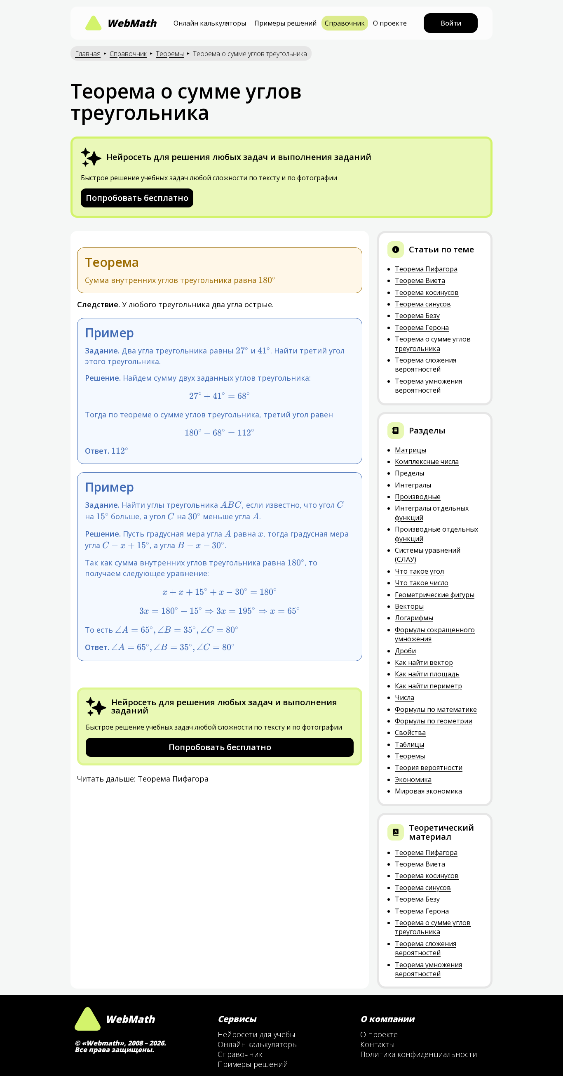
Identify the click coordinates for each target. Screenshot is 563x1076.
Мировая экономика (428, 791)
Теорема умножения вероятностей (428, 386)
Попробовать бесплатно (137, 197)
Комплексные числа (427, 461)
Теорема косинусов (427, 292)
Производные (418, 496)
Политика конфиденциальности (418, 1054)
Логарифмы (414, 617)
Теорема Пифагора (173, 779)
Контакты (377, 1044)
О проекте (390, 23)
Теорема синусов (423, 303)
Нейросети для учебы (257, 1034)
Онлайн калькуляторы (210, 23)
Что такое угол (419, 571)
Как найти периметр (428, 685)
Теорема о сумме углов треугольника (433, 343)
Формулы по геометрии (433, 720)
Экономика (413, 779)
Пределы (409, 473)
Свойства (410, 732)
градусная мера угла (184, 534)
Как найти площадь (427, 673)
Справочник (345, 23)
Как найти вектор (424, 662)
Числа (404, 697)
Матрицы (410, 449)
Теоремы (170, 53)
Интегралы (413, 485)
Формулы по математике (436, 709)
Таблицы (409, 744)
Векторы (409, 606)
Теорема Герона (422, 327)
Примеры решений (285, 23)
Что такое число (421, 582)
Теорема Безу (417, 315)
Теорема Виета (420, 280)
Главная (88, 53)
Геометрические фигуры (434, 594)
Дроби (405, 650)
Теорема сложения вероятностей (425, 365)
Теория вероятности (428, 767)
